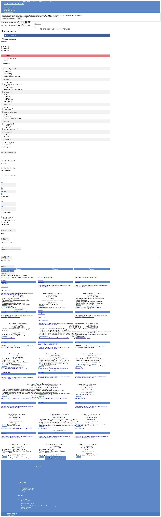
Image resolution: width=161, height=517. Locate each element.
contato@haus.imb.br (28, 503)
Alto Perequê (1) (9, 142)
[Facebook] (38, 472)
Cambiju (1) (7, 126)
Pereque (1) (7, 144)
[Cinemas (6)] (11, 248)
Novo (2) (5, 222)
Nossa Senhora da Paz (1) (12, 76)
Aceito (19, 18)
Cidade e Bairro (5, 63)
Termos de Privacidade (9, 18)
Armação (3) (8, 82)
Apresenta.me (12, 513)
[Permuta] (6, 257)
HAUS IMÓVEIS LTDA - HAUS (14, 4)
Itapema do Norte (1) (11, 129)
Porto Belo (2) (7, 139)
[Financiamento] (6, 256)
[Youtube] (38, 475)
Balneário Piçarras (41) (10, 69)
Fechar (91, 269)
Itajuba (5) (7, 96)
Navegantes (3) (8, 132)
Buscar (18, 269)
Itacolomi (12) (8, 75)
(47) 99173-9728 (22, 499)
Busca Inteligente (6, 147)
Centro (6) (7, 86)
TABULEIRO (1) (8, 100)
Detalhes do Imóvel (6, 242)
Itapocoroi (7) (8, 87)
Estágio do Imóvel (6, 212)
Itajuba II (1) (7, 98)
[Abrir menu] (1, 4)
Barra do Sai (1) (9, 124)
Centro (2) (7, 135)
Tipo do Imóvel (5, 50)
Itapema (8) (7, 104)
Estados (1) (7, 116)
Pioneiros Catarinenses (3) (13, 118)
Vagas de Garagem (6, 170)
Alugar (46, 336)
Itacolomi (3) (8, 73)
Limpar (55, 269)
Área (2, 178)
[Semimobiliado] (5, 238)
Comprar (4, 306)
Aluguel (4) (6, 48)
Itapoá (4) (6, 121)
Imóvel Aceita (4, 251)
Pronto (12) (6, 219)
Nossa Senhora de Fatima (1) (13, 89)
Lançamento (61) (8, 217)
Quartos (3, 156)
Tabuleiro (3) (8, 101)
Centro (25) (7, 71)
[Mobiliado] (5, 240)
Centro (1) (7, 95)
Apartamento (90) (10, 58)
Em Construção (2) (9, 220)
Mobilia (3, 233)
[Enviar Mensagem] (35, 27)
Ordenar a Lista (5, 260)
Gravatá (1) (7, 136)
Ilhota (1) (6, 107)
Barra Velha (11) (8, 92)
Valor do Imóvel (5, 196)
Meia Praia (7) (8, 109)
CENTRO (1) (7, 127)
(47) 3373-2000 (25, 500)
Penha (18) (6, 79)
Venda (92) (6, 46)
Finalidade (4, 41)
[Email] (38, 478)
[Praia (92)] (11, 249)
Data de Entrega (5, 224)
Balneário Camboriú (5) (10, 112)
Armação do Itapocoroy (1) (13, 84)
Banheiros (3, 163)
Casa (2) (6, 60)
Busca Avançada (7, 271)
